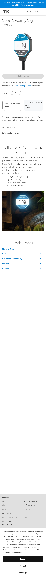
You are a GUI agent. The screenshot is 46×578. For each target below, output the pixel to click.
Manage (23, 573)
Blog (4, 505)
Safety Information (31, 505)
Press (4, 509)
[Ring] (7, 11)
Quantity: (5, 93)
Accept (23, 559)
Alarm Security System (22, 85)
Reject (23, 566)
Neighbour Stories (9, 517)
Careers (27, 517)
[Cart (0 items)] (36, 11)
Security (27, 513)
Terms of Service (30, 501)
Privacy (27, 509)
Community (7, 513)
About (4, 501)
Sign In (29, 11)
